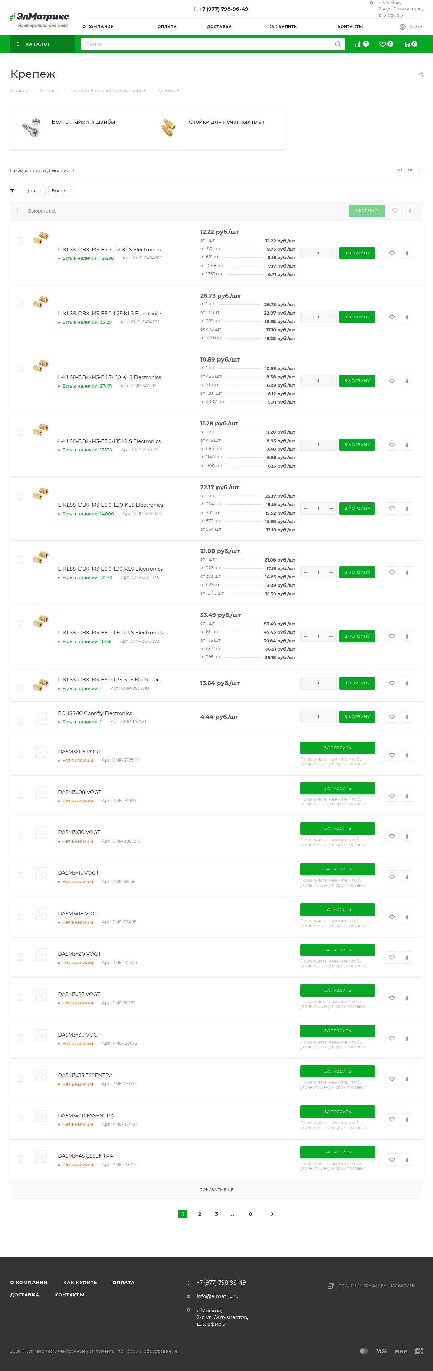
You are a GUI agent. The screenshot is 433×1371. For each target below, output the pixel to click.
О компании (29, 1282)
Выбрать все (42, 211)
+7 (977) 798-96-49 (223, 9)
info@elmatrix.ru (218, 1296)
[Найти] (338, 44)
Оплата (124, 1282)
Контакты (69, 1294)
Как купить (80, 1282)
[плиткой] (399, 170)
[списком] (410, 170)
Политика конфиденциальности (377, 1285)
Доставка (24, 1294)
